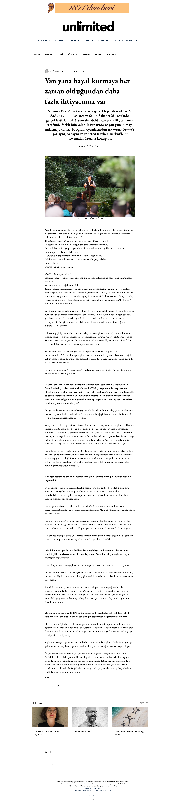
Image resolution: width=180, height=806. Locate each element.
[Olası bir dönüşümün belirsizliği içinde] (130, 717)
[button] (103, 41)
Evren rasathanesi (83, 731)
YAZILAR (36, 54)
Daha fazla (111, 54)
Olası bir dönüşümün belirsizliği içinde (129, 733)
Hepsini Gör (143, 702)
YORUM (86, 54)
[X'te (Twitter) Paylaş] (52, 686)
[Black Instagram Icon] (93, 799)
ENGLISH (49, 54)
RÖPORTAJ (73, 54)
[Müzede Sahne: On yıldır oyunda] (50, 717)
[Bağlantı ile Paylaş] (58, 686)
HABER (98, 54)
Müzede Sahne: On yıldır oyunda (46, 733)
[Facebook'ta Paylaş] (46, 686)
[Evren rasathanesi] (90, 717)
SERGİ (60, 54)
